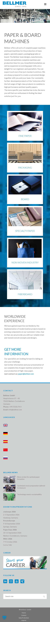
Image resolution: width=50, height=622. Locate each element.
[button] (4, 617)
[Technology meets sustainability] (9, 497)
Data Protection (24, 618)
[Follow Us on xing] (22, 581)
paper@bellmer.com (26, 374)
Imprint (23, 620)
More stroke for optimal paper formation (28, 478)
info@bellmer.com (15, 410)
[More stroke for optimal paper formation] (9, 479)
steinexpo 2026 (9, 512)
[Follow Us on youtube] (17, 581)
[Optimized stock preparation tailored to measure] (9, 488)
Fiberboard (25, 294)
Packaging (25, 167)
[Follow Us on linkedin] (5, 581)
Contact (23, 615)
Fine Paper (25, 135)
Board (25, 199)
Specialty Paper (25, 230)
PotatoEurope (9, 521)
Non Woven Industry (25, 262)
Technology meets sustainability (29, 494)
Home (24, 613)
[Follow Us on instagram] (11, 581)
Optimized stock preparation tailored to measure (31, 487)
